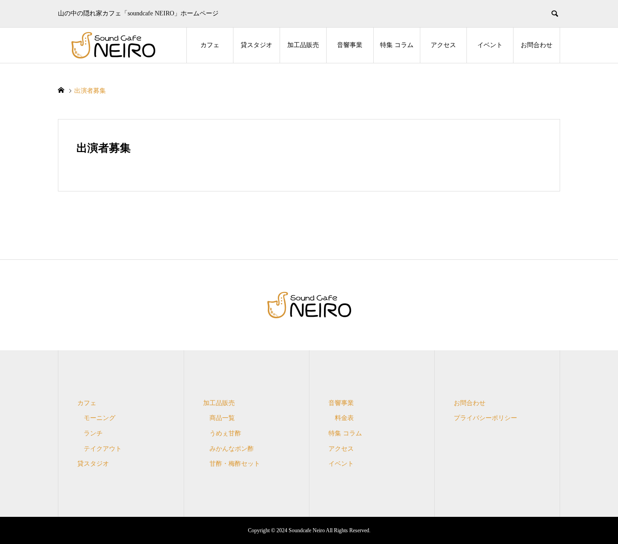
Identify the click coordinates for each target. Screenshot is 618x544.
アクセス (443, 45)
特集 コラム (397, 45)
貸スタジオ (256, 45)
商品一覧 (222, 418)
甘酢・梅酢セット (234, 463)
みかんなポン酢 (231, 448)
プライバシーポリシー (485, 418)
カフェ (209, 45)
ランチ (93, 433)
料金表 (344, 418)
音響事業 (349, 45)
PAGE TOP (597, 518)
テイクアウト (103, 448)
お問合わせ (536, 45)
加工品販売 (303, 45)
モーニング (99, 418)
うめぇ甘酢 (225, 433)
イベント (490, 45)
